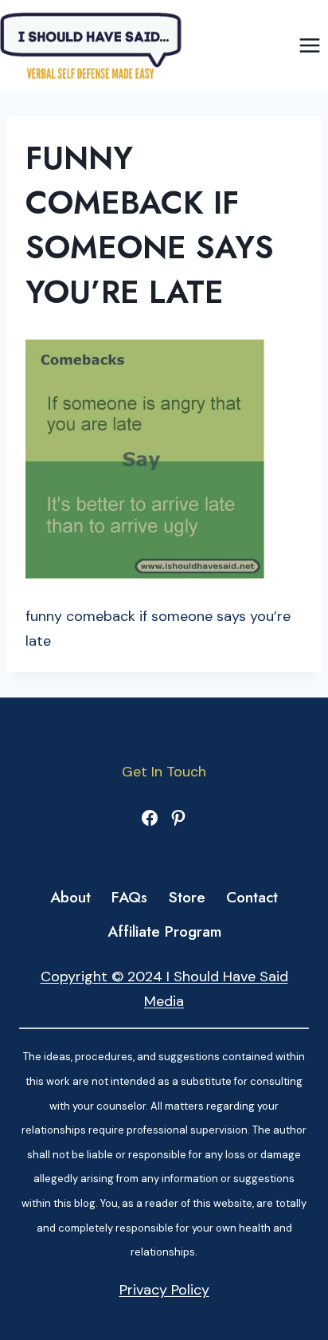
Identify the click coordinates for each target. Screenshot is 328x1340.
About (70, 897)
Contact (252, 897)
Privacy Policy (164, 1289)
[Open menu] (309, 45)
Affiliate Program (164, 931)
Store (187, 897)
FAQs (129, 897)
